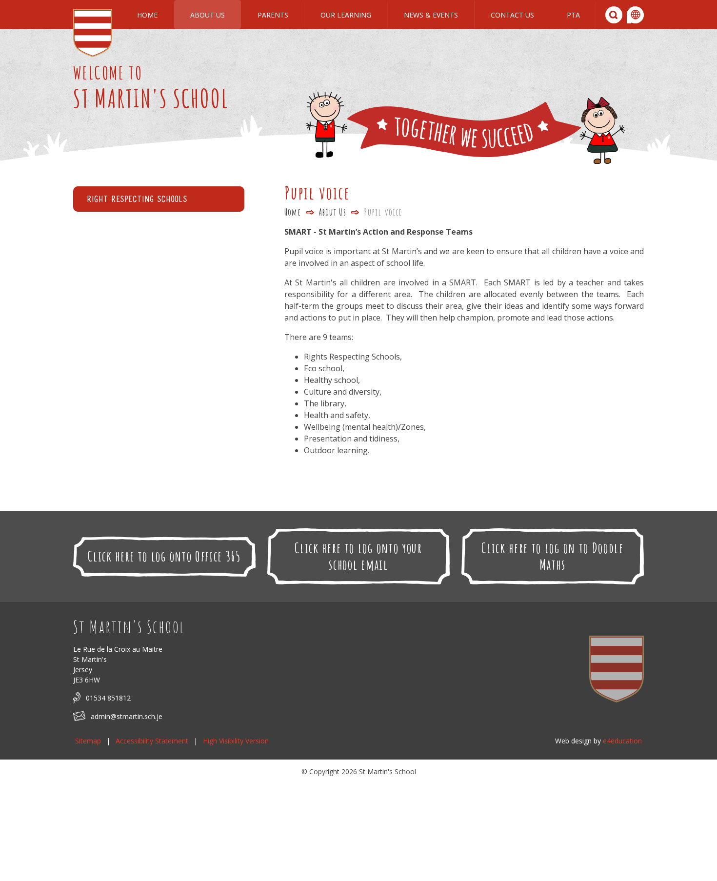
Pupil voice (383, 212)
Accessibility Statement (152, 740)
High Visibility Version (236, 740)
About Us (333, 212)
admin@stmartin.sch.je (126, 716)
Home (292, 212)
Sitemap (88, 740)
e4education (622, 740)
